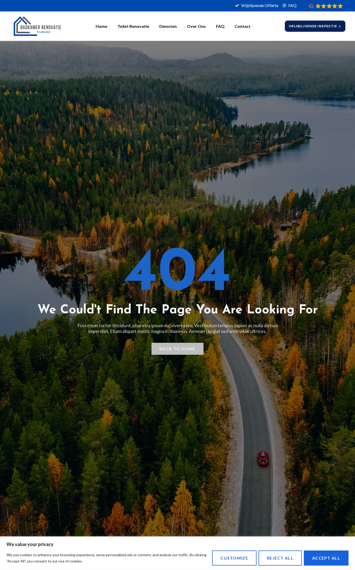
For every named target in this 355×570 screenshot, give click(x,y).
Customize (234, 557)
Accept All (326, 557)
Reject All (280, 557)
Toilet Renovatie (133, 26)
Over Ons (196, 26)
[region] (177, 553)
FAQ (220, 26)
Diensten (168, 26)
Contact (243, 26)
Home (101, 26)
